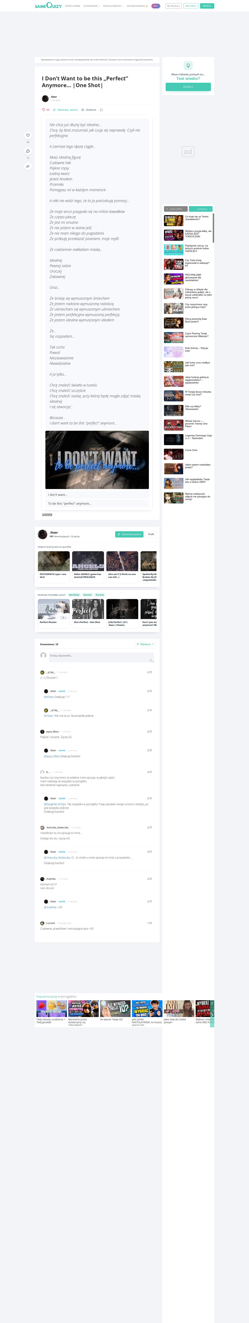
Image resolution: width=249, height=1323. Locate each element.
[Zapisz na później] (101, 110)
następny (202, 209)
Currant (50, 923)
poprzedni (176, 209)
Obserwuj (67, 109)
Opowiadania (137, 6)
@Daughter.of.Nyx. (55, 804)
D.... (48, 772)
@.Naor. (49, 716)
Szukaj (175, 6)
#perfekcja (74, 594)
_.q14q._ (50, 672)
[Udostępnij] (28, 166)
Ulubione (91, 109)
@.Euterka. (50, 907)
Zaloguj (190, 6)
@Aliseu (49, 697)
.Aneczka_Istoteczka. (57, 827)
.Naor (53, 96)
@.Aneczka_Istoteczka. (57, 857)
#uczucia (100, 594)
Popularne (72, 6)
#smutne (87, 594)
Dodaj (207, 6)
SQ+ (156, 6)
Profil (151, 534)
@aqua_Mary (51, 756)
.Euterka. (51, 878)
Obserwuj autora (131, 534)
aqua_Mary (52, 731)
